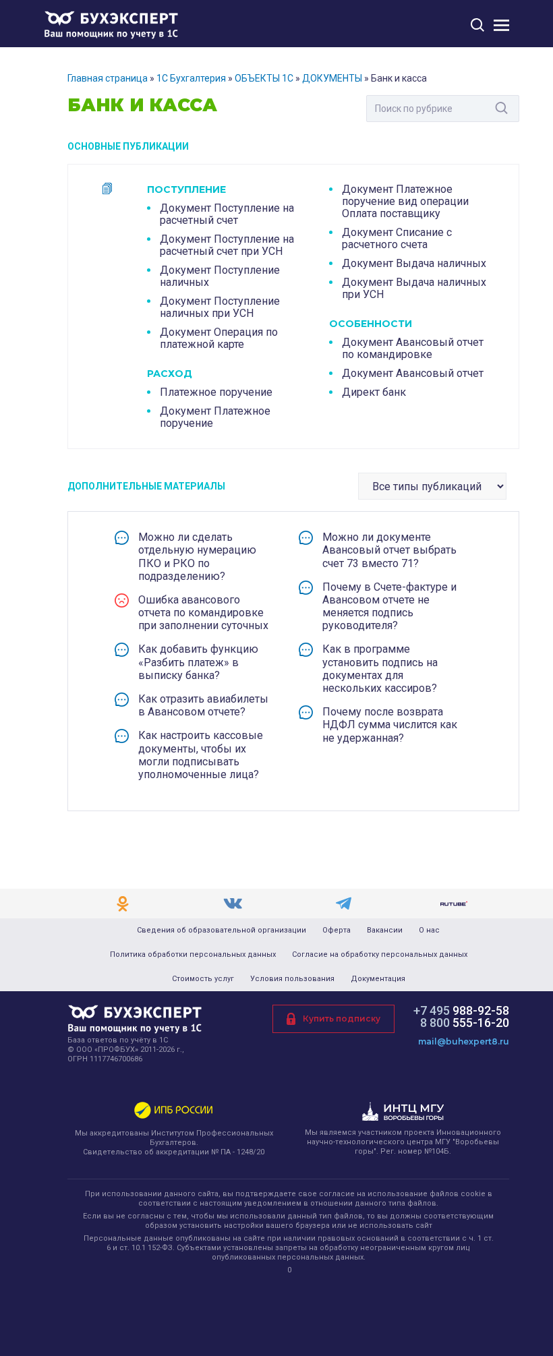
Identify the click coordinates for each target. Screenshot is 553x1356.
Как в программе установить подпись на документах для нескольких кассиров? (380, 669)
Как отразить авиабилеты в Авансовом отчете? (203, 705)
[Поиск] (477, 25)
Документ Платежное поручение (215, 417)
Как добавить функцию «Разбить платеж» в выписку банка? (198, 662)
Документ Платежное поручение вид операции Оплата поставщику (405, 201)
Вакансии (385, 930)
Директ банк (374, 392)
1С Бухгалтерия (191, 78)
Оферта (336, 930)
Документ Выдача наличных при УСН (414, 288)
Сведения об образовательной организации (221, 930)
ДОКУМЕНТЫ (332, 78)
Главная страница (107, 78)
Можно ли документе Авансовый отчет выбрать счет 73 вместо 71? (389, 550)
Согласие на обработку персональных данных (379, 955)
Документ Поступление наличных (220, 276)
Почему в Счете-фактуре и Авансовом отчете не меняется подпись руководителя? (389, 606)
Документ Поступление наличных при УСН (220, 307)
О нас (429, 930)
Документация (378, 979)
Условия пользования (292, 979)
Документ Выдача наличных (414, 263)
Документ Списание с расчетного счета (397, 238)
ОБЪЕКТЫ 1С (264, 78)
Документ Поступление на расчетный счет (227, 214)
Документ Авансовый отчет (413, 373)
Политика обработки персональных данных (193, 955)
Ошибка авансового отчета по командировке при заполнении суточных (203, 612)
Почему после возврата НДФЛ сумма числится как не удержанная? (389, 724)
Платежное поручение (216, 392)
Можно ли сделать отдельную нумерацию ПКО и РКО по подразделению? (197, 557)
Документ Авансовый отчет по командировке (413, 348)
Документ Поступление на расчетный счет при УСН (227, 245)
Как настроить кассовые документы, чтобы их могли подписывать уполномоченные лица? (200, 755)
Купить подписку (341, 1018)
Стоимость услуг (203, 979)
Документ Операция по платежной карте (219, 338)
